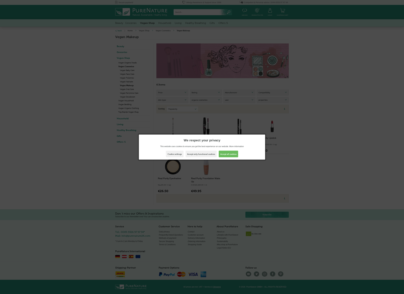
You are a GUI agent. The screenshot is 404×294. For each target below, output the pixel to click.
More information (236, 146)
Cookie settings (175, 154)
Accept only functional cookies (201, 154)
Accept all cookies (228, 154)
